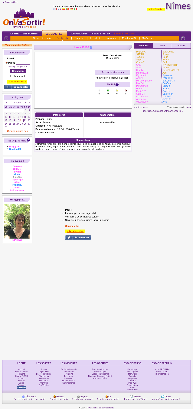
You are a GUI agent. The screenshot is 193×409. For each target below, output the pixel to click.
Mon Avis (132, 383)
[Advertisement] (122, 19)
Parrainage (132, 369)
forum (188, 107)
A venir (44, 369)
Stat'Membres (149, 38)
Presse (21, 380)
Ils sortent (95, 38)
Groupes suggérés (100, 374)
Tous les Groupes (100, 369)
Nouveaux (111, 38)
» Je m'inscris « (156, 9)
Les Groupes (79, 33)
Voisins (181, 45)
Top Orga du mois (17, 140)
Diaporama (44, 376)
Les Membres (54, 34)
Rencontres (132, 385)
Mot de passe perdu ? (17, 66)
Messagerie (132, 371)
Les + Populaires (43, 374)
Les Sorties (30, 33)
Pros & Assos (21, 371)
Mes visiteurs (162, 371)
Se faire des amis (42, 38)
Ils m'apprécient (162, 374)
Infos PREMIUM (162, 369)
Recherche (63, 38)
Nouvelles (43, 380)
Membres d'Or (129, 38)
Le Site (14, 33)
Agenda (132, 376)
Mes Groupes (100, 371)
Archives (44, 383)
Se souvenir (19, 76)
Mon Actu (132, 374)
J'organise (132, 378)
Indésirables (132, 389)
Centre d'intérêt (100, 378)
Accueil (21, 369)
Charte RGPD (21, 376)
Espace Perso (101, 33)
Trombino (79, 38)
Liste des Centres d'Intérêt (100, 376)
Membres (144, 45)
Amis (162, 45)
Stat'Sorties (44, 385)
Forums (21, 374)
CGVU (21, 378)
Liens (21, 383)
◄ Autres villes (9, 2)
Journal (132, 380)
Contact (21, 385)
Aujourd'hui (44, 371)
